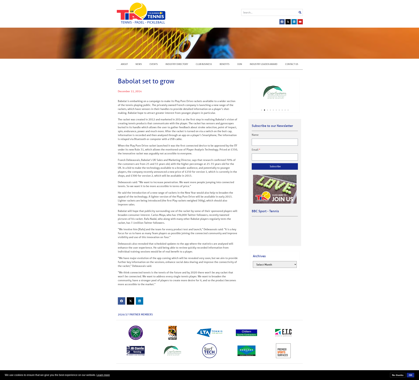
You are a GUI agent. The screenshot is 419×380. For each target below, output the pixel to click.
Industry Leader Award (263, 64)
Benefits (224, 64)
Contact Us (291, 64)
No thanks (397, 375)
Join (239, 64)
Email (255, 149)
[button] (121, 301)
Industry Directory (176, 64)
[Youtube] (300, 21)
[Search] (300, 12)
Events (154, 64)
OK (410, 375)
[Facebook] (282, 21)
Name (255, 134)
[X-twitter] (288, 21)
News (139, 64)
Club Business (204, 64)
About (124, 64)
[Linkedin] (294, 21)
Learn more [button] (103, 375)
